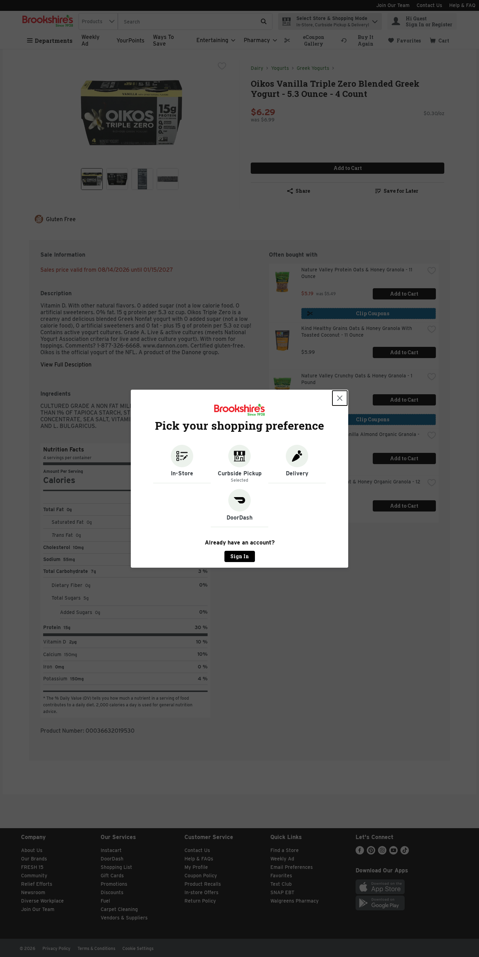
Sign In (239, 556)
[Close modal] (339, 398)
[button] (182, 464)
